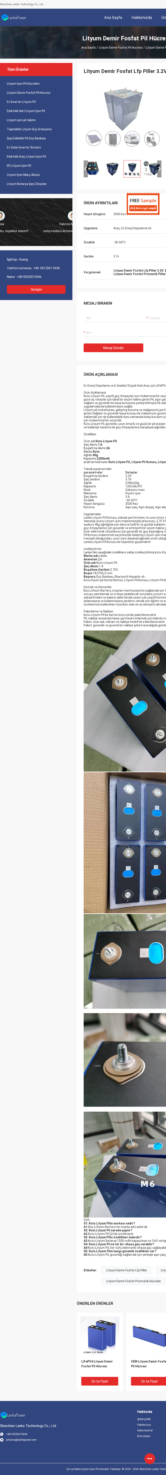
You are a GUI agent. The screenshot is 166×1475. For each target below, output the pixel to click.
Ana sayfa (88, 47)
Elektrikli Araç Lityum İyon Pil (26, 156)
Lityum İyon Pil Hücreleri (23, 83)
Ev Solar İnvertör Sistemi (24, 147)
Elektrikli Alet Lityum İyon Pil (26, 111)
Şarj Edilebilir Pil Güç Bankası (26, 138)
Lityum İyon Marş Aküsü (23, 175)
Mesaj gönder (113, 348)
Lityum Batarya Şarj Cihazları (27, 184)
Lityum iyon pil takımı (21, 120)
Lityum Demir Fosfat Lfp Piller (126, 1270)
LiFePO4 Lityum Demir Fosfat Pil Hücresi (97, 1364)
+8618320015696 (29, 277)
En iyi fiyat (100, 1381)
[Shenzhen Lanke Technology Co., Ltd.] (14, 17)
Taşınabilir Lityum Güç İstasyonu (29, 129)
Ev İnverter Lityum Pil (21, 102)
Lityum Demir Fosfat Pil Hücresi (120, 47)
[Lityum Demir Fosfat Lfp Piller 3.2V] (122, 117)
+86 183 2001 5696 (47, 268)
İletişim (36, 289)
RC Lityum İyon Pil (19, 165)
